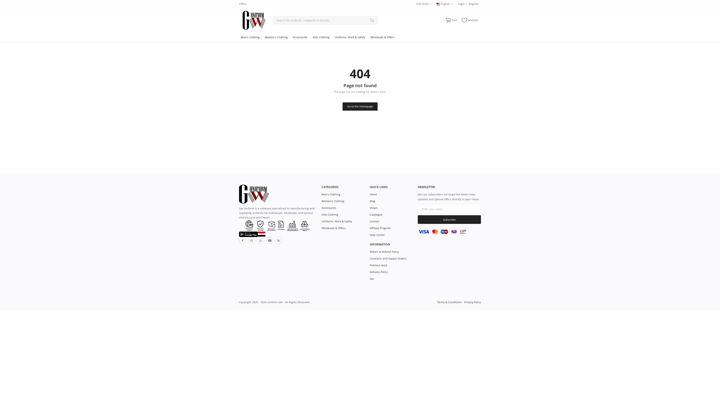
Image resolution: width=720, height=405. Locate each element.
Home (373, 194)
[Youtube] (269, 240)
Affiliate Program (380, 228)
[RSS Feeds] (278, 240)
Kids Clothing (321, 37)
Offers (243, 4)
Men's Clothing (250, 37)
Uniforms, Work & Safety (350, 37)
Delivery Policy (379, 272)
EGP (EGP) (422, 4)
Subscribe (449, 219)
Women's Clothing (276, 37)
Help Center (377, 235)
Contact (374, 221)
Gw (372, 278)
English (446, 4)
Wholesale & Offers (382, 37)
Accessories (300, 37)
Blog (372, 201)
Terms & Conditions (449, 302)
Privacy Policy (472, 302)
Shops (373, 208)
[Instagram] (251, 240)
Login (461, 4)
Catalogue (376, 214)
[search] (372, 20)
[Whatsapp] (260, 240)
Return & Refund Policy (384, 252)
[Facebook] (242, 240)
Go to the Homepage (360, 106)
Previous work (378, 265)
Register (474, 4)
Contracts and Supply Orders (388, 258)
